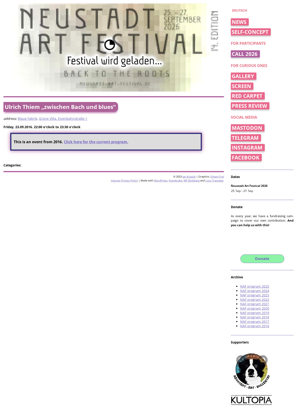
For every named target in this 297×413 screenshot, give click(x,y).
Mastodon (247, 127)
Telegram (245, 137)
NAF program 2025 (254, 286)
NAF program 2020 (254, 308)
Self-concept (250, 31)
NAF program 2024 (254, 291)
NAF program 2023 (254, 295)
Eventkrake (175, 180)
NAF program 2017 (254, 321)
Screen (241, 86)
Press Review (249, 105)
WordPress (160, 180)
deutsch (239, 10)
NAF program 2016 (254, 326)
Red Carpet (247, 95)
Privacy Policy (129, 180)
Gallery (243, 76)
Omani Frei (217, 176)
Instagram (247, 147)
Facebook (245, 157)
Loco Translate (214, 180)
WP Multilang (192, 180)
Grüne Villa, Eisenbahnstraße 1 (63, 118)
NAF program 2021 (254, 304)
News (239, 21)
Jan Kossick (189, 176)
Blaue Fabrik (27, 118)
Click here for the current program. (96, 141)
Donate (262, 258)
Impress (115, 180)
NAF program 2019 (254, 313)
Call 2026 (245, 53)
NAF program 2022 (254, 299)
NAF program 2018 (254, 317)
